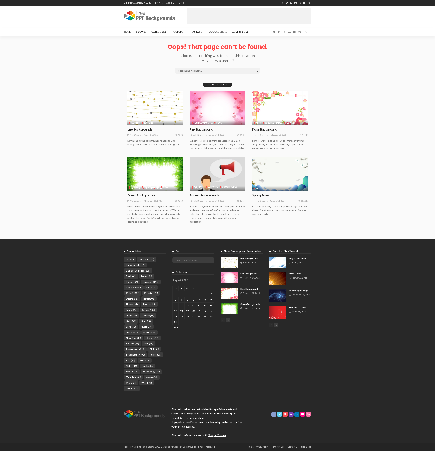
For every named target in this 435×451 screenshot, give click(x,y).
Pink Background (201, 129)
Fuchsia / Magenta (203, 123)
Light (131, 321)
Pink (148, 343)
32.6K (242, 135)
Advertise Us (240, 32)
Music (146, 326)
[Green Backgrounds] (155, 174)
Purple (155, 354)
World (146, 382)
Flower (132, 304)
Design (132, 298)
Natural (132, 332)
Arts (258, 123)
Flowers (290, 123)
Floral (149, 298)
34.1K (305, 135)
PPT (154, 349)
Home (127, 32)
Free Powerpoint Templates (200, 422)
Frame (131, 309)
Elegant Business (297, 258)
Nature (148, 189)
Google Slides (218, 32)
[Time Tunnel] (277, 278)
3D (130, 259)
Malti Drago (135, 135)
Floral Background (264, 129)
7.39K (180, 135)
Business (151, 281)
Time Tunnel (295, 273)
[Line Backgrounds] (155, 108)
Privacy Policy (261, 446)
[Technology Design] (277, 295)
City (150, 287)
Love (219, 123)
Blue (146, 276)
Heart (131, 315)
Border (132, 281)
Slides (131, 366)
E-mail (182, 2)
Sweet (132, 371)
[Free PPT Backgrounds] (144, 413)
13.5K (242, 201)
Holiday (148, 315)
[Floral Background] (280, 108)
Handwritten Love (297, 307)
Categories (158, 32)
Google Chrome (217, 435)
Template (196, 32)
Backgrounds (135, 265)
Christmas (134, 287)
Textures (148, 123)
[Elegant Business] (277, 262)
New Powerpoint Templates (242, 251)
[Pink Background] (217, 108)
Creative (151, 293)
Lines (146, 321)
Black (131, 276)
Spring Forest (261, 195)
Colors (178, 32)
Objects (198, 189)
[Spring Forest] (280, 174)
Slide (145, 360)
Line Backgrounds (139, 129)
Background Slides (138, 270)
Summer (160, 189)
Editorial (213, 187)
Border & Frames (273, 123)
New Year (133, 337)
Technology (151, 371)
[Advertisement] (249, 16)
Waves (152, 377)
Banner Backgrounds (204, 195)
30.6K (180, 201)
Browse (159, 2)
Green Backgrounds (141, 195)
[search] (306, 32)
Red (130, 360)
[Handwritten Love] (277, 312)
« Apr (175, 326)
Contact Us (292, 446)
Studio (147, 366)
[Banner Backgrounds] (217, 174)
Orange (152, 337)
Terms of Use (277, 446)
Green (166, 187)
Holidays (136, 189)
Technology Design (298, 290)
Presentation (135, 354)
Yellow (132, 388)
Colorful (132, 293)
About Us (171, 2)
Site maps (306, 446)
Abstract (199, 187)
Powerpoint (135, 349)
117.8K (304, 201)
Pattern (135, 123)
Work (131, 382)
